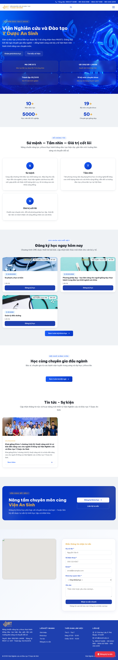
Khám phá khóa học (13, 54)
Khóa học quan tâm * (74, 576)
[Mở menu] (113, 7)
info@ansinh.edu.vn (102, 638)
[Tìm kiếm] (71, 7)
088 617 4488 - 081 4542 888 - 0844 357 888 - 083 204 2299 (103, 643)
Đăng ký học (30, 288)
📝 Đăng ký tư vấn (105, 654)
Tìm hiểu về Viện (33, 54)
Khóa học (43, 635)
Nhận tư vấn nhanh (88, 602)
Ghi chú (68, 585)
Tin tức (42, 639)
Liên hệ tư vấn (93, 506)
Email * (68, 567)
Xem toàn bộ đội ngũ (57, 379)
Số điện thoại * (71, 558)
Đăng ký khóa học (91, 500)
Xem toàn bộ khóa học (57, 333)
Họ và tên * (70, 549)
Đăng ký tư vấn (45, 642)
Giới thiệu (43, 632)
